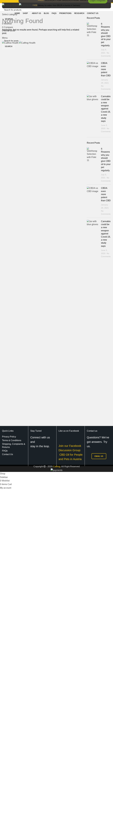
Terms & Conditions (11, 440)
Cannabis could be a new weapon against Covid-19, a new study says (106, 108)
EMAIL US (99, 456)
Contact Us (7, 454)
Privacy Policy (9, 436)
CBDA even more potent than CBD (106, 69)
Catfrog (56, 466)
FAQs (5, 451)
